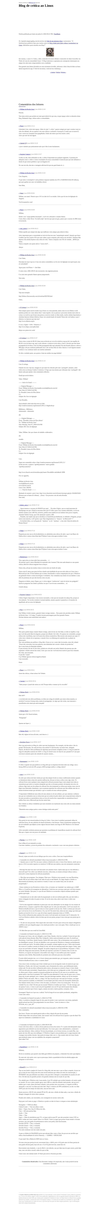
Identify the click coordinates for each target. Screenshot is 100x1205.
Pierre (21, 126)
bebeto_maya (24, 505)
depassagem (23, 761)
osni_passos (23, 228)
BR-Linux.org (32, 2)
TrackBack (57, 34)
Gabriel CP (23, 143)
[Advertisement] (50, 21)
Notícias (58, 72)
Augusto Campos (25, 154)
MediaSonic (23, 557)
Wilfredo (22, 817)
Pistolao (22, 840)
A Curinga (23, 307)
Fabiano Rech (24, 692)
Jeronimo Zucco (25, 742)
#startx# (22, 853)
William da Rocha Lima (27, 109)
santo (21, 774)
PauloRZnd (23, 1047)
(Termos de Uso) (22, 106)
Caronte (22, 681)
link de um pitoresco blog (54, 41)
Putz (21, 610)
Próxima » (63, 72)
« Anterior (52, 72)
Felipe (22, 530)
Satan (21, 193)
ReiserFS (22, 1067)
